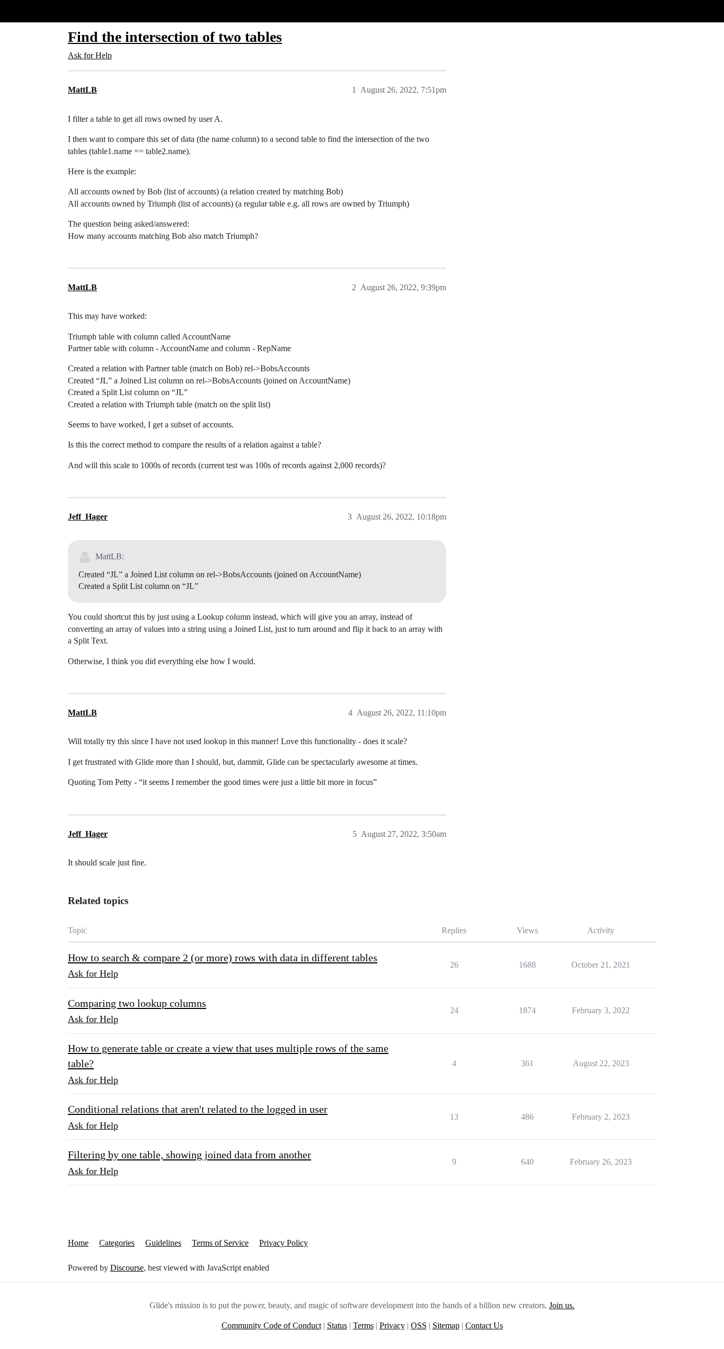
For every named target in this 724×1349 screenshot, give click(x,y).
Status (337, 1325)
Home (78, 1242)
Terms (363, 1325)
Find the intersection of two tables (175, 37)
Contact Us (484, 1325)
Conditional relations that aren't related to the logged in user (198, 1109)
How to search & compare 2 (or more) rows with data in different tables (222, 957)
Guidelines (163, 1242)
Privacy (392, 1325)
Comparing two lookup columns (137, 1003)
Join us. (562, 1305)
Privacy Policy (283, 1242)
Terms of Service (220, 1242)
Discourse (127, 1267)
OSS (419, 1325)
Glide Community (35, 10)
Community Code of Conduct (271, 1325)
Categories (117, 1242)
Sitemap (446, 1325)
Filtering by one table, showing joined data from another (189, 1154)
